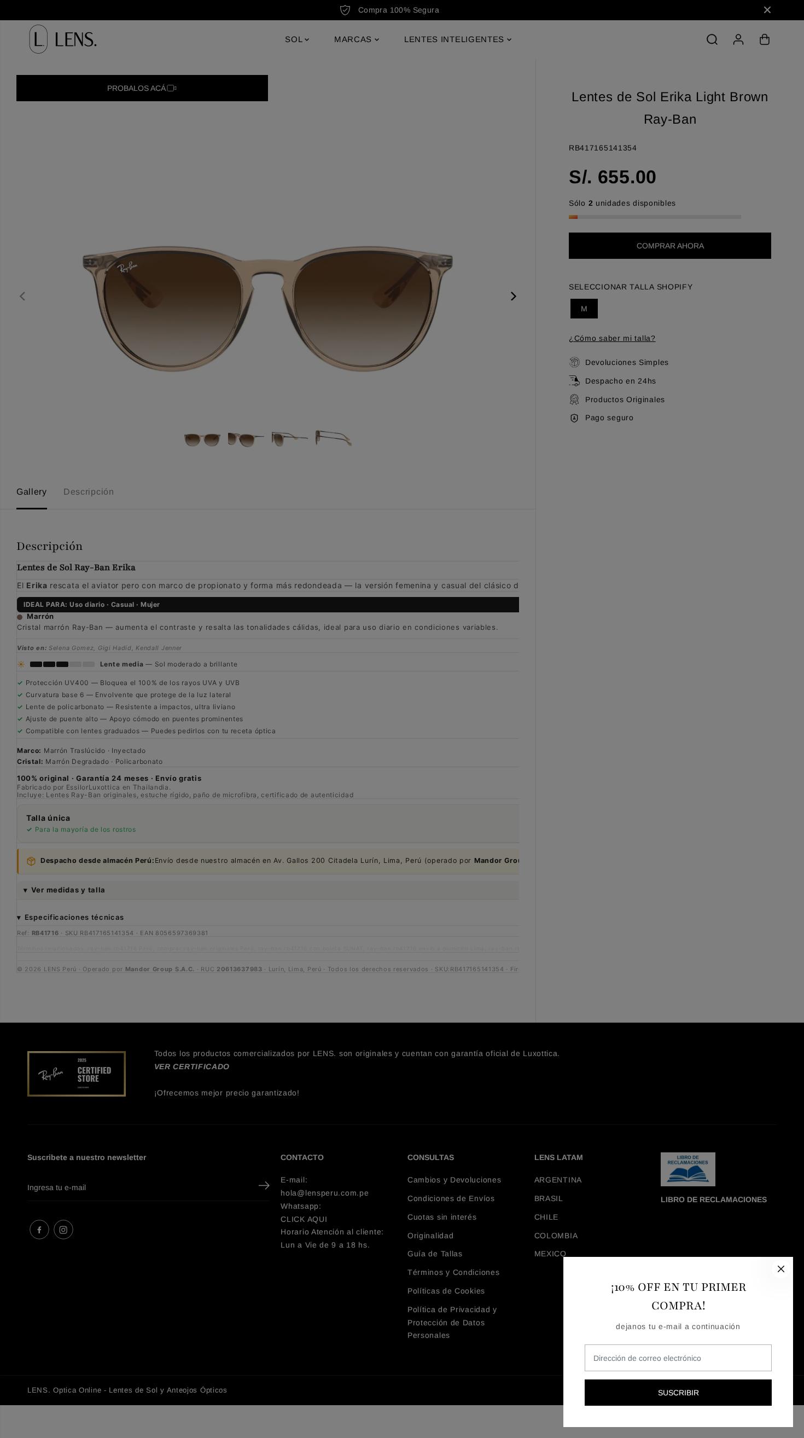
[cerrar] (781, 1269)
